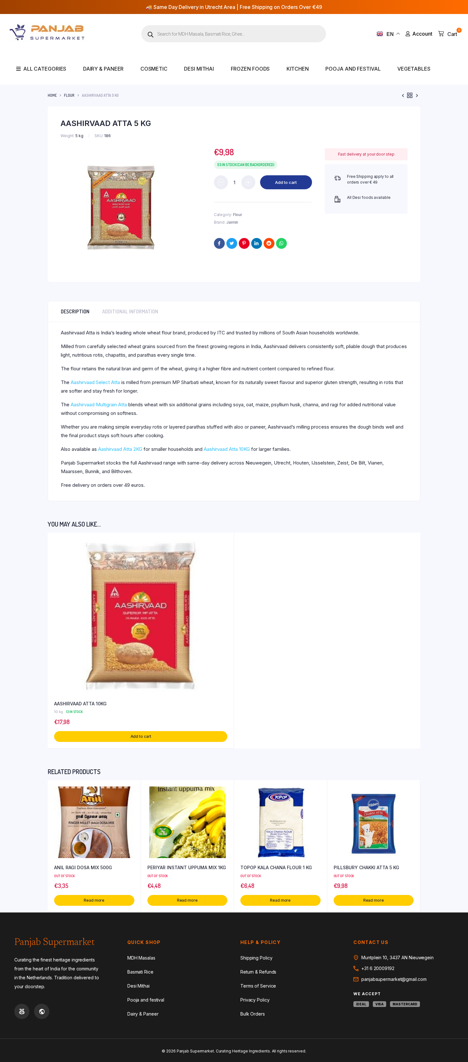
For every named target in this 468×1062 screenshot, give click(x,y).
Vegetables (413, 69)
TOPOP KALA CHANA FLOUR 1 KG (276, 867)
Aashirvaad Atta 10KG (227, 449)
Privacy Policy (255, 1000)
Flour (69, 95)
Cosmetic (153, 69)
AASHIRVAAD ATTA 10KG (80, 703)
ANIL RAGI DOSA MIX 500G (83, 867)
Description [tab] (75, 311)
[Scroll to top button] (454, 1048)
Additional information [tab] (130, 311)
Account (422, 34)
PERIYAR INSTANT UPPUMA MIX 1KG (186, 867)
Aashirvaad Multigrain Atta (99, 405)
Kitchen (298, 69)
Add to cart (286, 182)
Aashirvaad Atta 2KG (120, 449)
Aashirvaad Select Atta (95, 382)
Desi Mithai (199, 69)
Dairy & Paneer (103, 69)
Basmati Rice (140, 972)
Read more (94, 900)
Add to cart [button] (141, 736)
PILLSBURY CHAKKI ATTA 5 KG (366, 867)
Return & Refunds (258, 972)
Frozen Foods (250, 69)
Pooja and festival (352, 69)
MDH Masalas (141, 958)
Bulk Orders (252, 1014)
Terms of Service (258, 986)
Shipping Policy (256, 958)
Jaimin (232, 222)
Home (52, 95)
